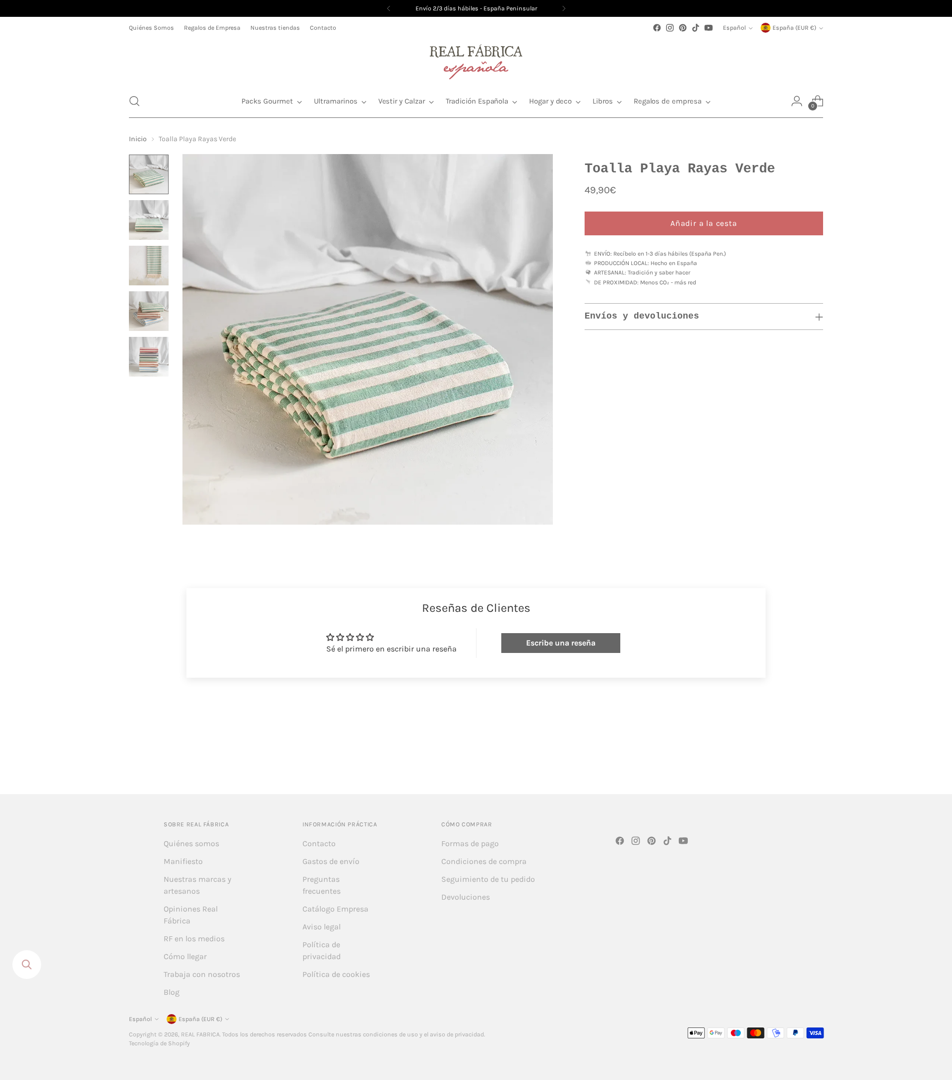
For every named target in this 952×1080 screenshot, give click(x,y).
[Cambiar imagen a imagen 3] (149, 265)
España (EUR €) (794, 27)
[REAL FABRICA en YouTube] (708, 27)
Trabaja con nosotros (202, 974)
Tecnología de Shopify (159, 1043)
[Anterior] (389, 8)
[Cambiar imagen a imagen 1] (149, 174)
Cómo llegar (185, 956)
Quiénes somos (191, 843)
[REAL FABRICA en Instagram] (669, 27)
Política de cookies (336, 974)
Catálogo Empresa (335, 909)
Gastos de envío (330, 861)
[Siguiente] (564, 8)
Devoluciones (465, 897)
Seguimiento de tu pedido (488, 879)
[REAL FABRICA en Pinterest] (682, 27)
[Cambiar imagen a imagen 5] (149, 357)
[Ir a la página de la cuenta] (797, 101)
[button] (134, 101)
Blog (171, 992)
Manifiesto (183, 861)
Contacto (319, 843)
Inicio (138, 139)
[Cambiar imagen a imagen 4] (149, 311)
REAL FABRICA (200, 1034)
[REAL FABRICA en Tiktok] (695, 27)
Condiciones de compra (484, 861)
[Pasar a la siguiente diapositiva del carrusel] (814, 759)
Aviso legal (321, 926)
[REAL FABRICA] (476, 59)
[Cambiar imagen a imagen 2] (149, 220)
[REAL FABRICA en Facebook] (657, 27)
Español (734, 27)
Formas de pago (470, 843)
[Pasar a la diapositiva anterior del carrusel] (791, 760)
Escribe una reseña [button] (560, 643)
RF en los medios (194, 938)
